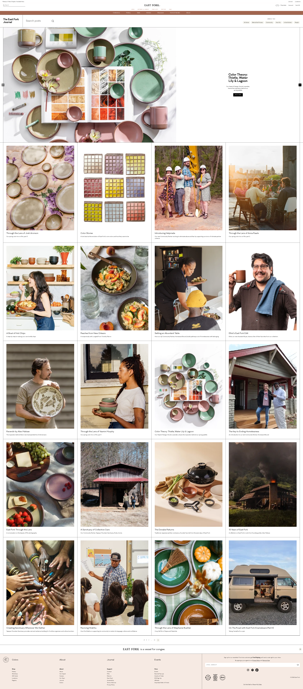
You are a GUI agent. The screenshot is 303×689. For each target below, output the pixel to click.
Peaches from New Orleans (93, 333)
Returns (109, 676)
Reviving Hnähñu (88, 628)
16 (154, 640)
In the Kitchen (288, 22)
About (188, 12)
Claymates (283, 5)
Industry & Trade (158, 676)
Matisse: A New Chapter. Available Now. (13, 1)
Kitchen (148, 12)
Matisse (163, 9)
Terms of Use (266, 660)
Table (138, 12)
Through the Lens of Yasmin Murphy (97, 432)
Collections (116, 12)
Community (269, 22)
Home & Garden (175, 12)
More (156, 669)
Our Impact (62, 674)
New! (132, 9)
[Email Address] (297, 665)
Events (157, 660)
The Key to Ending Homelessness (244, 432)
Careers (61, 676)
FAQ (108, 674)
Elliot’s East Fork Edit (238, 333)
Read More (238, 94)
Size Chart (110, 678)
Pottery (128, 12)
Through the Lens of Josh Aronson (22, 233)
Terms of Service (111, 682)
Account (290, 5)
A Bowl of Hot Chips (15, 333)
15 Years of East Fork (238, 530)
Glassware (160, 12)
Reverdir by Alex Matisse (18, 432)
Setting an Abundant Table (167, 333)
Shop (13, 669)
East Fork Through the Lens (19, 530)
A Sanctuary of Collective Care (95, 530)
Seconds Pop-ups (159, 674)
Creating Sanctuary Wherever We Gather (25, 628)
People (297, 22)
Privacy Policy (111, 685)
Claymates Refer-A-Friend (161, 682)
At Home (246, 22)
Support (109, 669)
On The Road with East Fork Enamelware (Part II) (251, 628)
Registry (14, 680)
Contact (109, 671)
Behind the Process (257, 22)
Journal (290, 1)
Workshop (15, 674)
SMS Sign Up (157, 678)
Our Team (62, 678)
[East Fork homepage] (151, 5)
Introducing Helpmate (165, 233)
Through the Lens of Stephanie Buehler (173, 628)
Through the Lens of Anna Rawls (244, 233)
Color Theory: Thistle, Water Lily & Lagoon (174, 432)
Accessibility (110, 680)
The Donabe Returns (164, 530)
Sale (170, 9)
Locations (297, 1)
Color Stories (87, 233)
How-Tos (278, 22)
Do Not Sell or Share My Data (253, 684)
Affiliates (156, 680)
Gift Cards (15, 676)
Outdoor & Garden (143, 9)
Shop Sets (155, 9)
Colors (15, 660)
